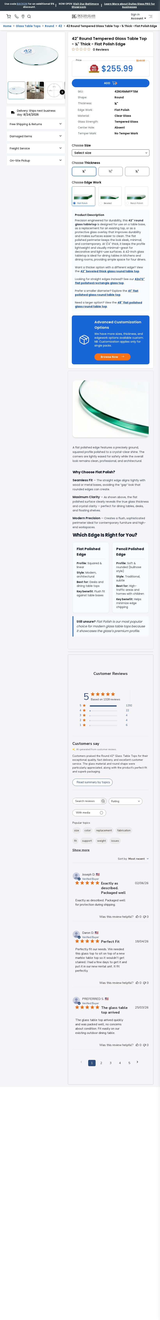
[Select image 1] (16, 90)
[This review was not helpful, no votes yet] (144, 917)
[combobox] (125, 801)
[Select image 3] (54, 90)
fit (75, 841)
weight (101, 841)
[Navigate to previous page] (82, 1062)
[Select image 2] (35, 90)
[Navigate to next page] (138, 1062)
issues (115, 841)
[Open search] (29, 16)
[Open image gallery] (36, 55)
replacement (104, 830)
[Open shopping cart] (8, 16)
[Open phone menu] (17, 16)
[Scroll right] (62, 92)
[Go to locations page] (23, 16)
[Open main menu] (150, 16)
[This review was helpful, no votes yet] (137, 917)
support (87, 841)
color (87, 830)
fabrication (124, 830)
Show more (81, 850)
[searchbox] (86, 801)
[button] (22, 3)
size (76, 830)
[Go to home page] (83, 16)
